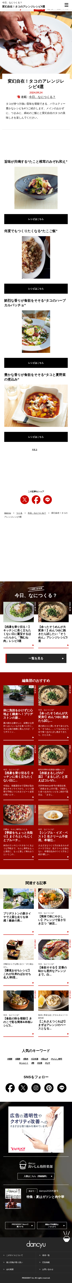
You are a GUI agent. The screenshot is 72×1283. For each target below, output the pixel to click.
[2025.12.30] (18, 949)
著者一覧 (46, 1255)
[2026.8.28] (53, 695)
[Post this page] (24, 499)
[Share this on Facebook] (36, 499)
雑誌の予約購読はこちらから (52, 1225)
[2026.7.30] (53, 949)
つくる (19, 513)
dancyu (7, 513)
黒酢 (17, 1059)
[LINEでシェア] (47, 499)
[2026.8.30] (18, 815)
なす (47, 1063)
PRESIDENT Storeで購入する (20, 1225)
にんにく (23, 1063)
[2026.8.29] (18, 755)
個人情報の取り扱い (14, 1262)
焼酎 (9, 1059)
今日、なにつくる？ (42, 97)
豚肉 (25, 1059)
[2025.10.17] (53, 815)
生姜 (39, 1063)
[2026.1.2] (53, 755)
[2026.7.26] (53, 898)
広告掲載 (46, 1262)
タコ (34, 449)
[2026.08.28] (53, 612)
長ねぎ (44, 1059)
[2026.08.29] (18, 612)
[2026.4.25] (53, 1000)
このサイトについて (14, 1255)
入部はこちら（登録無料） (36, 1176)
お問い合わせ (47, 1269)
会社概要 (10, 1269)
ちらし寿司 (56, 1059)
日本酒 (34, 1059)
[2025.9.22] (18, 1000)
